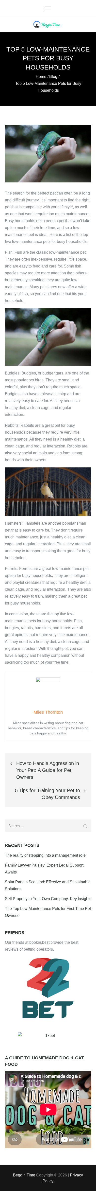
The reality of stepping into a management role (45, 855)
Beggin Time (24, 1175)
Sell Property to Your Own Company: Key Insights (48, 899)
